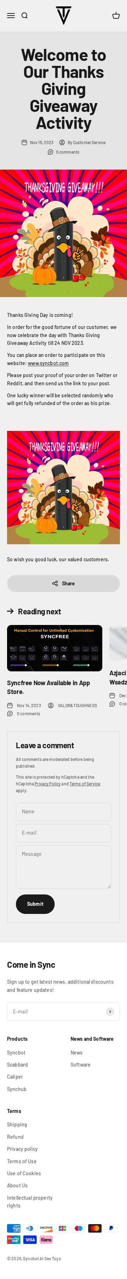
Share (68, 583)
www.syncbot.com (48, 363)
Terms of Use (22, 1161)
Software (81, 1065)
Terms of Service (84, 783)
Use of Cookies (24, 1173)
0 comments (67, 151)
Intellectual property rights (30, 1202)
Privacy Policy (48, 783)
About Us (17, 1185)
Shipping (17, 1124)
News (77, 1053)
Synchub (16, 1089)
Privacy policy (22, 1149)
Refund (15, 1137)
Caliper (15, 1077)
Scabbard (17, 1065)
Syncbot (16, 1053)
